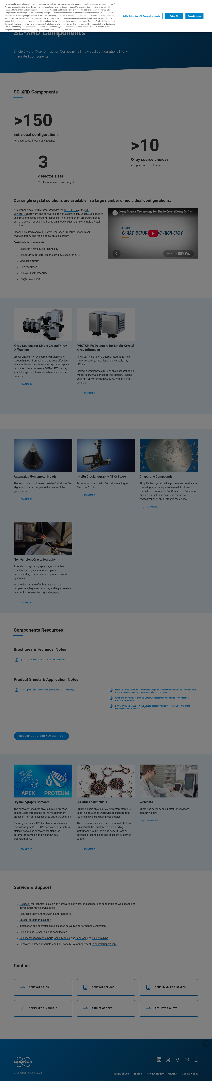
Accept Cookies (194, 16)
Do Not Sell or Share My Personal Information (142, 16)
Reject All (174, 16)
